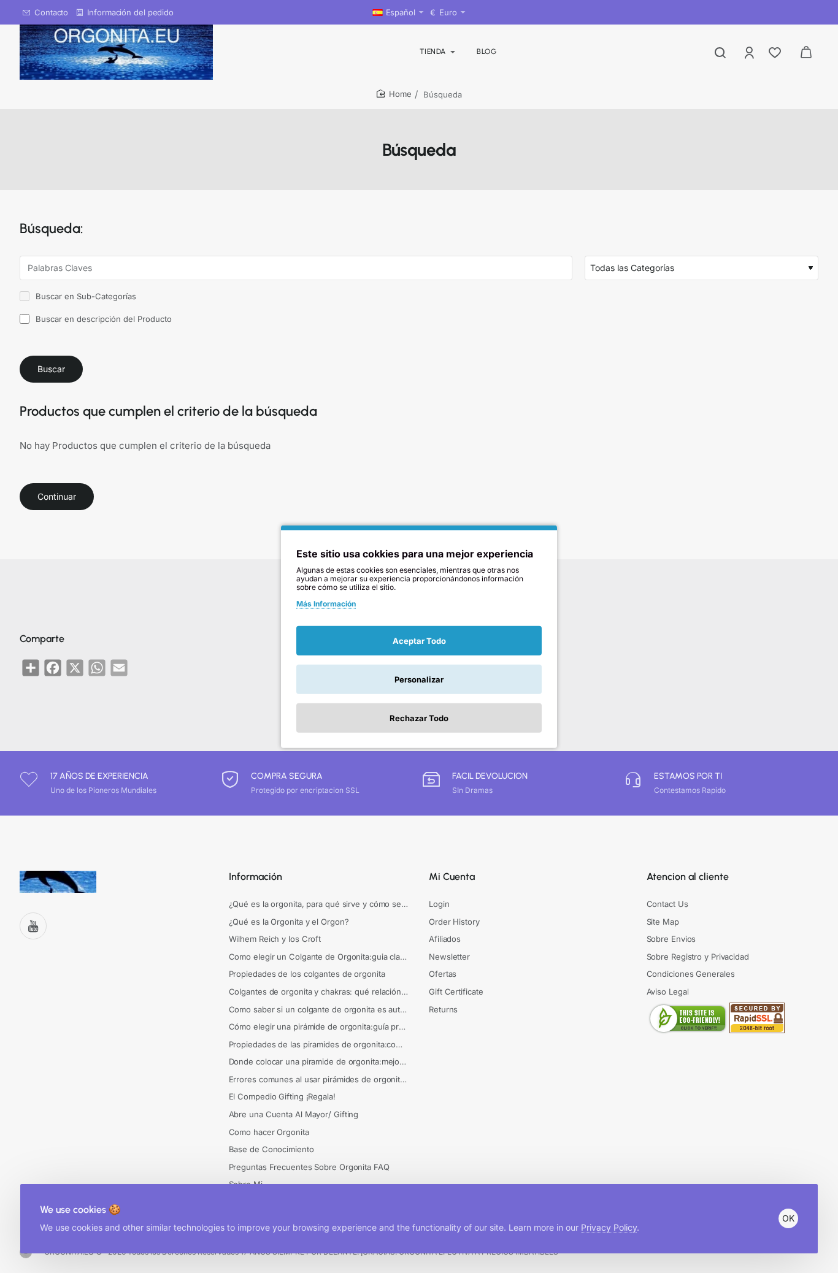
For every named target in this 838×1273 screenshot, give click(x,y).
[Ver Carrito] (806, 52)
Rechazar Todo (419, 717)
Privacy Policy (609, 1227)
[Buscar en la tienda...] (720, 52)
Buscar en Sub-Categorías (84, 296)
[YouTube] (33, 925)
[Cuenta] (750, 52)
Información (255, 876)
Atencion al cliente (688, 876)
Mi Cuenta (452, 876)
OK (788, 1218)
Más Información (326, 603)
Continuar (56, 496)
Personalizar (419, 679)
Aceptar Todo (419, 640)
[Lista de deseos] (776, 52)
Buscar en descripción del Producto (102, 319)
